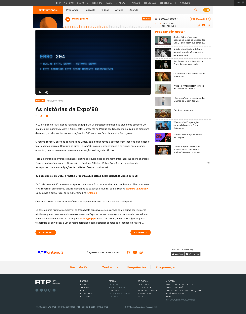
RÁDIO (82, 290)
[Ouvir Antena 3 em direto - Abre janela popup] (48, 21)
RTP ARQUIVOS (86, 293)
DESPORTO (84, 284)
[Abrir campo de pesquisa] (196, 10)
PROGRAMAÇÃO (199, 19)
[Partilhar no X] (41, 115)
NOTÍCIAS (84, 281)
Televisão (97, 3)
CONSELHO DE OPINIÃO (175, 287)
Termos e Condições (86, 307)
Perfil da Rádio (81, 267)
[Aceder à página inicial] (48, 10)
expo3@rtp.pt (88, 218)
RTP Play (120, 3)
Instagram (45, 290)
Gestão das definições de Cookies (180, 300)
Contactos (109, 267)
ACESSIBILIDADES (144, 293)
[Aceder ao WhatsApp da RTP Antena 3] (209, 25)
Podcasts (90, 10)
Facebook (37, 290)
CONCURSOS (114, 290)
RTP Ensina (166, 3)
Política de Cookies (66, 307)
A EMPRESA (170, 281)
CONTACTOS (142, 281)
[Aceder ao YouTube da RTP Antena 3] (203, 25)
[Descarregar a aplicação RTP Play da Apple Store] (178, 253)
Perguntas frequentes (119, 293)
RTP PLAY (112, 281)
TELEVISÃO (84, 287)
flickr (54, 290)
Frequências (136, 267)
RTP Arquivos (182, 3)
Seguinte (139, 232)
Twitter (41, 290)
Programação (165, 267)
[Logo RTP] (47, 282)
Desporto (82, 3)
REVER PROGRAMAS (117, 287)
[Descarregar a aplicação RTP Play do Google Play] (193, 253)
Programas (72, 10)
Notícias (69, 3)
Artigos (119, 10)
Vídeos (105, 10)
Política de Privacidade (45, 307)
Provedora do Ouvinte (147, 290)
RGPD (168, 297)
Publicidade (102, 307)
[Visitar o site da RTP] (58, 3)
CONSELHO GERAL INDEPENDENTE (179, 284)
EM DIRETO (113, 284)
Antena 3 (92, 192)
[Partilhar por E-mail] (47, 115)
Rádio (109, 3)
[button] (206, 10)
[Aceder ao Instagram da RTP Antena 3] (198, 25)
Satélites (142, 297)
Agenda (134, 10)
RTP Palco (134, 3)
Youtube (49, 290)
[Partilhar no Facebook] (36, 115)
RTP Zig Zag (150, 3)
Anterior (47, 232)
